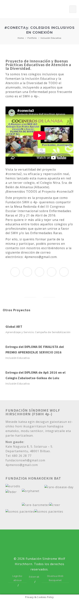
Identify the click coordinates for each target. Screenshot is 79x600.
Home (21, 38)
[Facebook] (33, 539)
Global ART (14, 326)
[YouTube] (46, 539)
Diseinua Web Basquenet (55, 578)
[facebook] (27, 272)
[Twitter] (20, 539)
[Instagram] (58, 539)
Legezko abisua (17, 578)
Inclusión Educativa (51, 38)
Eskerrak (34, 576)
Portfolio (32, 38)
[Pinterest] (39, 549)
